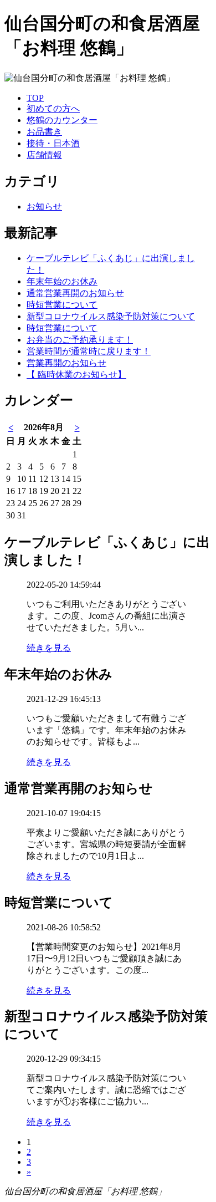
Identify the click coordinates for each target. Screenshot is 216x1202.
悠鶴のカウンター (62, 120)
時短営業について (62, 304)
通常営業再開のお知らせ (75, 293)
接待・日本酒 (53, 143)
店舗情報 (44, 155)
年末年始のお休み (62, 281)
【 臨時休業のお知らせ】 (76, 374)
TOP (35, 98)
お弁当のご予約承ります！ (80, 339)
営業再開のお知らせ (66, 363)
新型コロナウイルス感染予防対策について (111, 316)
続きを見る (49, 648)
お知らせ (44, 206)
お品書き (44, 131)
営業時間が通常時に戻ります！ (89, 351)
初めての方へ (53, 108)
